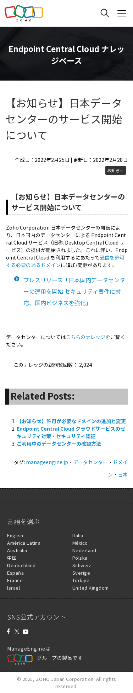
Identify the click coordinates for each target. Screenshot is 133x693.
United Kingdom (90, 587)
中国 (12, 557)
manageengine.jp (47, 462)
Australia (17, 550)
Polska (80, 557)
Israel (13, 587)
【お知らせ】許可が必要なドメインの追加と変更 (71, 421)
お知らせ (115, 170)
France (15, 580)
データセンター (90, 462)
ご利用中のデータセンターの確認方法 (59, 443)
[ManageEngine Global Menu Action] (122, 13)
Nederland (84, 550)
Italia (77, 535)
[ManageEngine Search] (104, 13)
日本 (123, 474)
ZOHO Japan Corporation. (65, 679)
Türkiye (81, 580)
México (80, 542)
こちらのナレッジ (85, 336)
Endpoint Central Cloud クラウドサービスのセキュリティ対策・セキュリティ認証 (71, 432)
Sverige (81, 572)
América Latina (23, 542)
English (15, 535)
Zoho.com (23, 13)
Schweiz (82, 565)
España (15, 572)
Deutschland (21, 565)
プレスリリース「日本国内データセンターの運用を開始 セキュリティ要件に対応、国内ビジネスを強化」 (74, 291)
